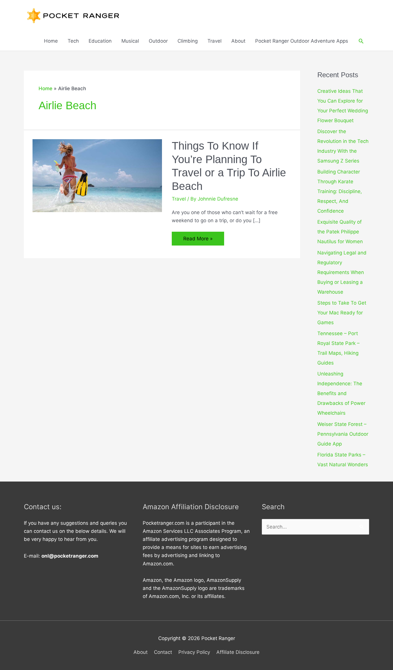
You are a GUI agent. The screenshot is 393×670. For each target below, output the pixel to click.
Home (51, 41)
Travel (214, 41)
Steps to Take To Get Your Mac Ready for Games (341, 312)
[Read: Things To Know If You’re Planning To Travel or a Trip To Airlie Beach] (97, 175)
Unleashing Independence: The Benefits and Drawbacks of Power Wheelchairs (341, 393)
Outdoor (158, 41)
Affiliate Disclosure (238, 652)
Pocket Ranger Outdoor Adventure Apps (301, 41)
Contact (163, 652)
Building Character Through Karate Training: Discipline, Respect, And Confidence (339, 191)
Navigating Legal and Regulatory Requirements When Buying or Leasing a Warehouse (342, 272)
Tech (73, 41)
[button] (361, 41)
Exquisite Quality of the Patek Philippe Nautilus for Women (340, 231)
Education (100, 41)
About (238, 41)
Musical (130, 41)
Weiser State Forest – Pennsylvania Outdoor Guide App (342, 434)
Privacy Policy (194, 652)
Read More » (198, 240)
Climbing (188, 41)
